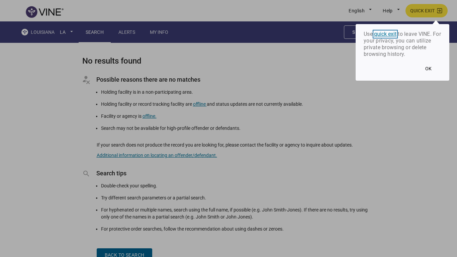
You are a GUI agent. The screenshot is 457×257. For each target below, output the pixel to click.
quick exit (385, 34)
